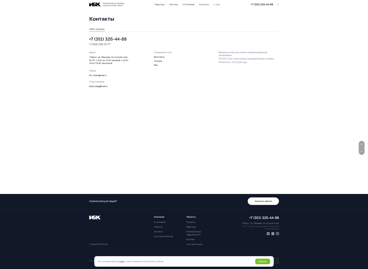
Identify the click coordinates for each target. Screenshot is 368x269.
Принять (263, 261)
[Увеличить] (362, 144)
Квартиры (160, 4)
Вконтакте (159, 57)
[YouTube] (272, 233)
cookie (121, 261)
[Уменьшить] (362, 151)
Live (218, 4)
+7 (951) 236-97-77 (99, 44)
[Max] (277, 233)
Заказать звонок (263, 201)
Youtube (158, 61)
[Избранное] (278, 4)
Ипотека (173, 4)
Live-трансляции (194, 244)
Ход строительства (163, 236)
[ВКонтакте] (268, 233)
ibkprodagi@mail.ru (98, 86)
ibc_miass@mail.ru (98, 75)
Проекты (190, 222)
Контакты (204, 4)
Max (156, 65)
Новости (158, 227)
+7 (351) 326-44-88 (262, 4)
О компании (160, 222)
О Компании (189, 4)
